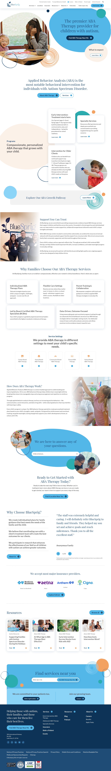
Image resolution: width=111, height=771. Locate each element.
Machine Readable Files (90, 752)
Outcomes (73, 5)
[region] (80, 532)
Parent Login (87, 2)
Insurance (47, 5)
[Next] (70, 553)
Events (45, 734)
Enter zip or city (83, 5)
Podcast (67, 720)
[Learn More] (38, 765)
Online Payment (96, 2)
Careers (71, 2)
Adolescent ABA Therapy (51, 721)
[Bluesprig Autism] (13, 4)
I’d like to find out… (38, 454)
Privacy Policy (55, 752)
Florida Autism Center (45, 2)
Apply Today (90, 722)
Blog (66, 716)
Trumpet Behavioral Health (59, 2)
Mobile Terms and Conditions (71, 752)
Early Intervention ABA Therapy (50, 717)
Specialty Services (48, 724)
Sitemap (33, 755)
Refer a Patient (78, 2)
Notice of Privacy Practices (15, 752)
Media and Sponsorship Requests (17, 755)
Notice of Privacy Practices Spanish (37, 752)
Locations (40, 5)
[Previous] (58, 553)
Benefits (88, 719)
